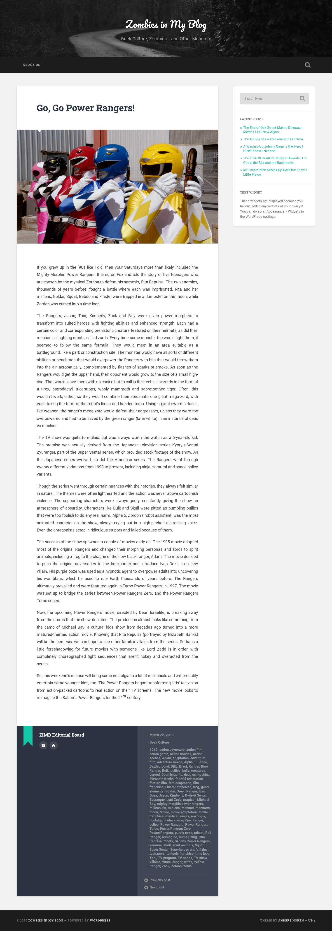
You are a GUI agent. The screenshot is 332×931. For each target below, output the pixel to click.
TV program (167, 858)
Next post (157, 887)
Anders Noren (291, 920)
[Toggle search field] (308, 65)
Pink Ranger (194, 820)
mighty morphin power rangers (180, 804)
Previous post (160, 880)
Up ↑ (312, 920)
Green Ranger (187, 791)
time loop (202, 854)
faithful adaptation (189, 779)
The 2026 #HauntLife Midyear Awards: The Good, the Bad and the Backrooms (275, 160)
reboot (198, 833)
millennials (158, 808)
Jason (163, 795)
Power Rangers (171, 825)
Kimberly (176, 795)
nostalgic (157, 820)
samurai (156, 845)
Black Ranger (189, 766)
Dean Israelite (171, 775)
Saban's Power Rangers (192, 841)
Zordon (176, 866)
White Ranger (172, 862)
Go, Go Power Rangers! (86, 108)
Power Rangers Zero (175, 829)
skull (167, 845)
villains (155, 862)
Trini (153, 858)
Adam (166, 758)
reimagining (188, 837)
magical (189, 800)
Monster (188, 808)
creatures (198, 770)
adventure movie (169, 762)
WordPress (100, 920)
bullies (175, 770)
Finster (170, 787)
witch (188, 862)
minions (174, 808)
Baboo (202, 762)
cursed (155, 775)
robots (168, 841)
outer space (174, 820)
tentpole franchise (180, 854)
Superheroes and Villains (189, 849)
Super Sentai (159, 849)
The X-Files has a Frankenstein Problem (273, 139)
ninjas (184, 816)
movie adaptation (184, 812)
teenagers (157, 854)
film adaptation (180, 783)
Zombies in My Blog (166, 24)
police (154, 825)
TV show (200, 858)
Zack (165, 866)
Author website (53, 745)
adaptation (181, 758)
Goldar (170, 791)
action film (194, 750)
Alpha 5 (190, 762)
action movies (180, 754)
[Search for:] (274, 98)
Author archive (43, 745)
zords (187, 866)
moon (154, 812)
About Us (31, 65)
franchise (184, 787)
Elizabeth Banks (162, 779)
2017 (154, 750)
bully (185, 770)
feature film (158, 783)
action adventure (172, 750)
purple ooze (183, 833)
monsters (203, 808)
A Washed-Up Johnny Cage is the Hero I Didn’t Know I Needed (273, 148)
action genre (159, 754)
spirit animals (183, 845)
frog (196, 787)
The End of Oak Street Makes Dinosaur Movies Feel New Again (272, 130)
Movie (164, 812)
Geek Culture (159, 742)
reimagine (169, 837)
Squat (199, 845)
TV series (185, 858)
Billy (174, 766)
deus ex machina (197, 775)
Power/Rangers (161, 833)
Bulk (165, 770)
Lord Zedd (173, 800)
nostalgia (198, 816)
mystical (171, 816)
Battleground (159, 766)
